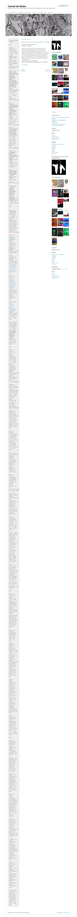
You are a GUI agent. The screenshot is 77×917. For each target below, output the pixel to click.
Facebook (54, 148)
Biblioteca (13, 12)
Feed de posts (54, 136)
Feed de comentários (56, 138)
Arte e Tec (51, 12)
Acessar (53, 135)
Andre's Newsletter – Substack (58, 144)
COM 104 (54, 145)
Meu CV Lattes (55, 152)
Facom (53, 149)
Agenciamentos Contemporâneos (58, 124)
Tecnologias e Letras (42, 12)
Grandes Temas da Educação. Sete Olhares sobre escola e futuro (13, 267)
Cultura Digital (20, 12)
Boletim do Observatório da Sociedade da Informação (33, 42)
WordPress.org (55, 139)
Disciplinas (28, 12)
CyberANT (54, 146)
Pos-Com (54, 153)
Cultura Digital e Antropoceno (57, 125)
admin (29, 39)
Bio (8, 12)
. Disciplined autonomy (12, 238)
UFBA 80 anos (54, 122)
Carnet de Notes (17, 6)
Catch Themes (66, 912)
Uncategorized (25, 64)
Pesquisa (34, 12)
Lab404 (53, 151)
